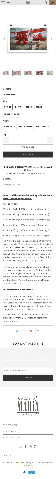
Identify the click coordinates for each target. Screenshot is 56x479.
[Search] (46, 2)
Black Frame (25, 126)
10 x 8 (16, 114)
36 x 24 (7, 107)
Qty (4, 134)
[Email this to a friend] (38, 331)
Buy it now (28, 154)
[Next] (51, 39)
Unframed (9, 126)
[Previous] (5, 39)
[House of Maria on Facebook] (25, 447)
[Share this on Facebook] (24, 331)
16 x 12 (7, 114)
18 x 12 (39, 107)
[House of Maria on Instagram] (30, 447)
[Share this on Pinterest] (31, 331)
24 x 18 (18, 107)
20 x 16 (29, 107)
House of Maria (18, 462)
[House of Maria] (28, 2)
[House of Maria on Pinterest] (35, 447)
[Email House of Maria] (21, 447)
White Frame (42, 126)
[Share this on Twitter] (17, 331)
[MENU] (1, 2)
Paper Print (10, 94)
